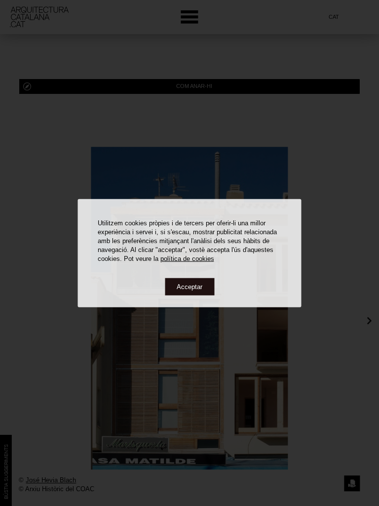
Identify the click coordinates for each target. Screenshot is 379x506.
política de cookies (187, 258)
